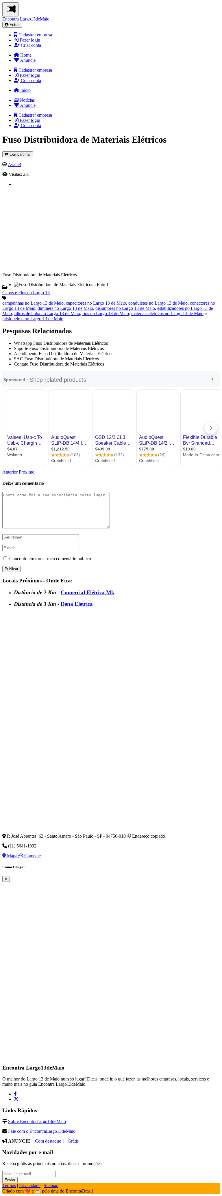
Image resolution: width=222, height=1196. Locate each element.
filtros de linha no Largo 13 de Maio (47, 313)
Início (25, 90)
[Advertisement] (117, 227)
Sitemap (51, 1185)
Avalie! (14, 164)
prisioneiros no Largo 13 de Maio (32, 318)
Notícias (26, 100)
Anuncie (27, 60)
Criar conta (30, 45)
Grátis (73, 1141)
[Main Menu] (10, 9)
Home (25, 55)
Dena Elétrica (77, 604)
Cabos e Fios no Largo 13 (26, 292)
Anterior (10, 472)
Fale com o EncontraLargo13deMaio (41, 1131)
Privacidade (29, 1185)
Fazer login (29, 40)
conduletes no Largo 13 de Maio (158, 303)
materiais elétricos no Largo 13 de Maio (167, 313)
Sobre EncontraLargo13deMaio (37, 1121)
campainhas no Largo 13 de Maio (33, 303)
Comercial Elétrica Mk (87, 592)
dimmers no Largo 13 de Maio (65, 308)
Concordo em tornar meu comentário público (50, 558)
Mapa (12, 855)
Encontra (25, 18)
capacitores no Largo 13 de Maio (96, 303)
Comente (32, 855)
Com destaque (48, 1141)
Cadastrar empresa (34, 34)
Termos (9, 1185)
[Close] (6, 879)
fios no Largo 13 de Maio (105, 313)
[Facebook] (15, 1093)
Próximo (26, 472)
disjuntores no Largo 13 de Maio (125, 308)
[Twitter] (16, 1099)
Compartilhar (19, 154)
